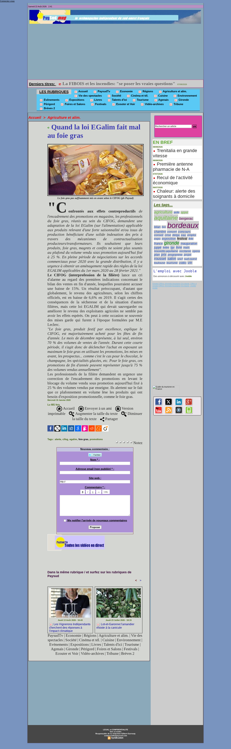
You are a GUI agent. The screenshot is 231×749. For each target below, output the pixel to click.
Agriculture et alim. (174, 91)
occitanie (185, 251)
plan (157, 254)
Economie (126, 91)
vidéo (182, 263)
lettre (166, 247)
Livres (97, 99)
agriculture (163, 212)
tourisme (172, 262)
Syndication (117, 738)
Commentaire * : (95, 487)
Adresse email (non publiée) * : (95, 468)
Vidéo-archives (154, 104)
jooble (155, 288)
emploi (191, 235)
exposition (169, 238)
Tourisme (142, 99)
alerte (58, 439)
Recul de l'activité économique (173, 180)
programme (175, 254)
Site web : (95, 478)
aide (176, 212)
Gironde (183, 99)
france (158, 243)
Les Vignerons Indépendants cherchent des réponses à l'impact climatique (69, 627)
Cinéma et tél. (139, 95)
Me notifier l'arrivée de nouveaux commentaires (97, 520)
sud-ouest (190, 258)
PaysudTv (103, 91)
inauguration (189, 243)
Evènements (51, 99)
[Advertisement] (116, 51)
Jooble (188, 276)
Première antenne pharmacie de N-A (173, 166)
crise (168, 235)
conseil (158, 235)
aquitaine (166, 217)
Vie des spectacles (90, 95)
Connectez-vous (7, 1)
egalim (73, 439)
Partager (111, 419)
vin (190, 263)
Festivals (100, 104)
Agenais (163, 99)
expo (157, 238)
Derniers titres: (42, 84)
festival (182, 238)
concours (184, 231)
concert (172, 231)
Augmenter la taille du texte (96, 413)
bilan (157, 227)
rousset (160, 259)
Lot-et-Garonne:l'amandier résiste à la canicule (115, 626)
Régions (147, 91)
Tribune (178, 104)
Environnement (187, 95)
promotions (96, 439)
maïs (186, 247)
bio (164, 227)
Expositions (76, 99)
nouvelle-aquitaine (166, 251)
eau (183, 235)
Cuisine (162, 95)
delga (176, 235)
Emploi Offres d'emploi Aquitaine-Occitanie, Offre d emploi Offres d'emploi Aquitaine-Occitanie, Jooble (174, 285)
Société (116, 95)
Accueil (83, 91)
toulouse (159, 262)
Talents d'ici (119, 99)
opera (196, 251)
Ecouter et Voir (125, 104)
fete (191, 238)
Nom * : (95, 459)
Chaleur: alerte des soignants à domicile (174, 194)
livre (179, 247)
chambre (160, 231)
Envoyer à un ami (98, 408)
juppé (157, 247)
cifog (65, 439)
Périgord (49, 104)
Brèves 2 (49, 108)
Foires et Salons (74, 104)
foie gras (83, 439)
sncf (180, 258)
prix (163, 254)
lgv (173, 247)
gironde (171, 243)
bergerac (186, 218)
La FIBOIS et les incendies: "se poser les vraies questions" (118, 83)
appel (184, 212)
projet (187, 254)
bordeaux (183, 225)
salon (171, 259)
